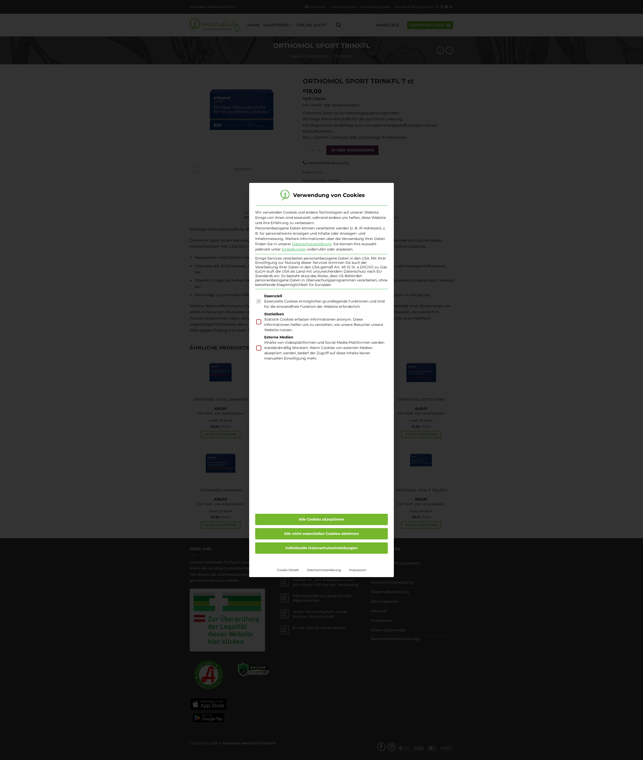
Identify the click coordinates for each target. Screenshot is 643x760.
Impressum (357, 570)
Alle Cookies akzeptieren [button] (321, 519)
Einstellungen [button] (294, 249)
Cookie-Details (288, 570)
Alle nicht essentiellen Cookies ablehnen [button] (321, 533)
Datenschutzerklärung (312, 244)
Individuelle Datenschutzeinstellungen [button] (321, 548)
